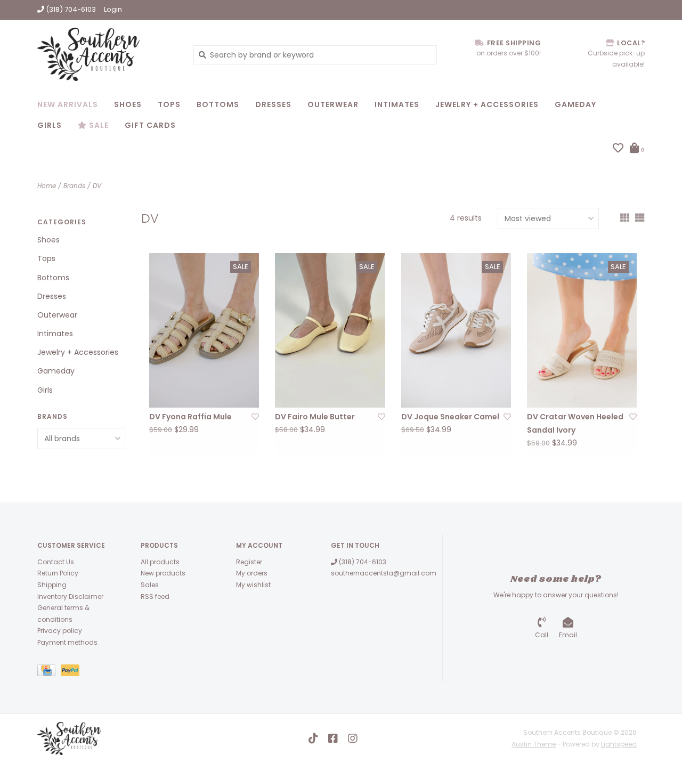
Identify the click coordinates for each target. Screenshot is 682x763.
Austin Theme (534, 744)
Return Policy (57, 573)
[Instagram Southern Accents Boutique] (353, 738)
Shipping (52, 584)
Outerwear (333, 104)
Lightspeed (619, 744)
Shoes (128, 104)
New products (163, 573)
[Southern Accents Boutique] (107, 54)
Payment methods (67, 642)
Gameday (575, 104)
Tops (169, 104)
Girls (49, 125)
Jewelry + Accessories (487, 104)
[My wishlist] (618, 149)
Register (249, 561)
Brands (74, 185)
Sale (98, 125)
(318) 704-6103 (361, 561)
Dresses (273, 104)
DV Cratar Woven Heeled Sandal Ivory (575, 423)
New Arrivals (67, 104)
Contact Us (55, 561)
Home (46, 185)
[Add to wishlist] (255, 416)
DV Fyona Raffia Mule (190, 416)
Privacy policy (59, 630)
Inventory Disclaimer (70, 596)
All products (160, 561)
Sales (150, 584)
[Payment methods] (49, 672)
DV (97, 185)
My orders (251, 573)
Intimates (397, 104)
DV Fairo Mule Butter (315, 416)
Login (113, 9)
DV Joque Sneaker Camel (450, 416)
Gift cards (150, 125)
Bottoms (218, 104)
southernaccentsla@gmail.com (383, 573)
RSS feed (155, 596)
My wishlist (253, 584)
